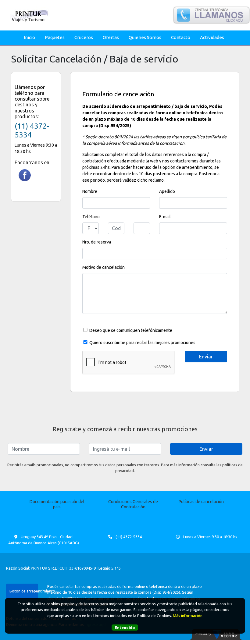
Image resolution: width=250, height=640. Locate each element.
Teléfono (91, 216)
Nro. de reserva (96, 242)
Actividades (212, 37)
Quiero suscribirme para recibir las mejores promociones (142, 342)
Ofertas (111, 37)
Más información (187, 615)
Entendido (125, 627)
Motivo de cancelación (103, 267)
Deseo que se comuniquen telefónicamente (130, 330)
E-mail (165, 216)
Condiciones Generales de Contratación (133, 504)
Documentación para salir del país (57, 504)
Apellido (167, 191)
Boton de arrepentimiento (23, 591)
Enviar (206, 449)
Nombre (89, 191)
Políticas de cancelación (201, 501)
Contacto (180, 37)
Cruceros (83, 37)
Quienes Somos (145, 37)
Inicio (29, 37)
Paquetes (55, 37)
